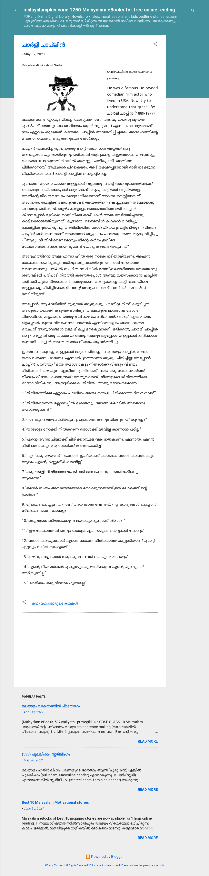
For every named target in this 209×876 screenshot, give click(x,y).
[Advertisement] (182, 96)
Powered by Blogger (107, 856)
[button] (155, 44)
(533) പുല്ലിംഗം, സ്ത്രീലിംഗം (46, 754)
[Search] (192, 11)
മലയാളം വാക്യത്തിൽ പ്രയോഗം (51, 706)
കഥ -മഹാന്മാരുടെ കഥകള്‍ (55, 603)
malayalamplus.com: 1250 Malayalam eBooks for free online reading (99, 10)
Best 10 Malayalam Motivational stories (55, 802)
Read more (148, 741)
